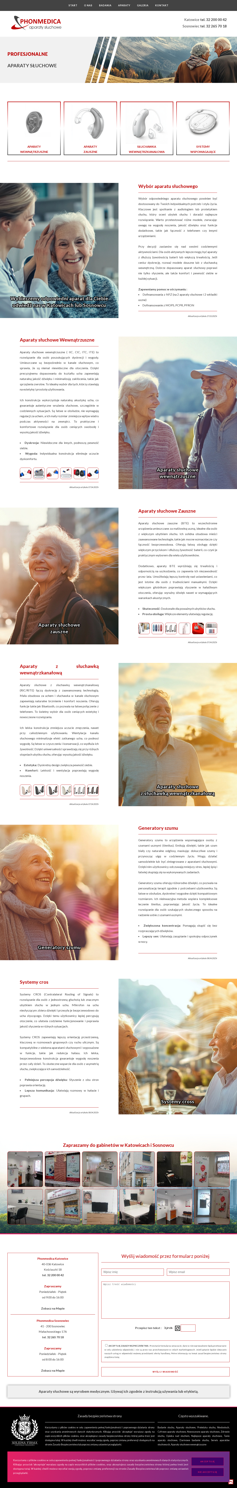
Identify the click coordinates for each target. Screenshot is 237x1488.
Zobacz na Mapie (53, 1308)
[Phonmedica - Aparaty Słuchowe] (36, 23)
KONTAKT (161, 5)
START (73, 5)
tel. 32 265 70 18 (213, 26)
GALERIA (142, 5)
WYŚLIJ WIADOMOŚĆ (165, 1372)
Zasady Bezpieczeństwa (65, 1444)
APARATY (124, 5)
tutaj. (117, 1357)
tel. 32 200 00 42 (213, 19)
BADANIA (105, 5)
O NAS (88, 5)
